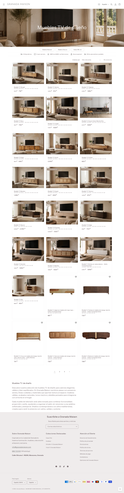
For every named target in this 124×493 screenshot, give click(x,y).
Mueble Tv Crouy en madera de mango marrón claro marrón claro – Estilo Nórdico (28, 356)
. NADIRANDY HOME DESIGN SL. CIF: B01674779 (37, 488)
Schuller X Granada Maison (54, 444)
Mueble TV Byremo (19, 191)
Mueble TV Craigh (53, 123)
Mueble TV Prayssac (54, 227)
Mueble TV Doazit (53, 191)
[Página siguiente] (69, 372)
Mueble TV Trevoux (87, 191)
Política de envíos (85, 447)
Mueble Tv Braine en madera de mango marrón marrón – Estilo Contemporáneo (96, 356)
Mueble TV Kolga (87, 225)
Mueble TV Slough (19, 87)
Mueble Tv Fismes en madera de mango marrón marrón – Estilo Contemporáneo (96, 310)
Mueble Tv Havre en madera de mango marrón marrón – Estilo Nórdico (62, 356)
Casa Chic (49, 438)
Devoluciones (84, 444)
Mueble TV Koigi (19, 157)
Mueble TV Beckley (53, 265)
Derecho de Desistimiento (88, 438)
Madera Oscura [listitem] (62, 49)
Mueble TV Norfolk (19, 264)
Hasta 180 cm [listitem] (78, 49)
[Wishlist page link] (99, 4)
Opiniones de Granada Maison (89, 460)
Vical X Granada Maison (53, 447)
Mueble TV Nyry (19, 121)
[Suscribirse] (76, 426)
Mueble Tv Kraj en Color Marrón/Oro (93, 121)
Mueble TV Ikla (18, 299)
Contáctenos (84, 457)
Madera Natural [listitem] (47, 49)
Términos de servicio (86, 450)
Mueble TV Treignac (88, 87)
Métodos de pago (85, 454)
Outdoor (48, 441)
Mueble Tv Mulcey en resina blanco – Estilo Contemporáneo (94, 264)
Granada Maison (20, 488)
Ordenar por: (76, 60)
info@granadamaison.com (21, 447)
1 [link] (54, 372)
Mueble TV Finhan (87, 157)
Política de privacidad (86, 441)
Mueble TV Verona (53, 87)
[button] (4, 4)
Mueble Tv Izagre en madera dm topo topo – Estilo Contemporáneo (61, 310)
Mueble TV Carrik (53, 157)
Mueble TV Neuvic (19, 225)
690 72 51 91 (16, 451)
